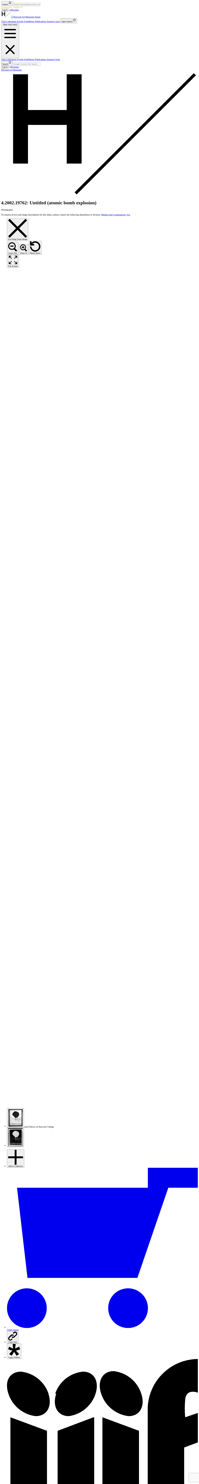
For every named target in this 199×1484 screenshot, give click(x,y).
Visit (3, 21)
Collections (11, 21)
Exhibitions (29, 21)
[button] (15, 1118)
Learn (57, 21)
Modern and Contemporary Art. (115, 214)
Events (20, 21)
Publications (41, 21)
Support (50, 21)
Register (15, 10)
